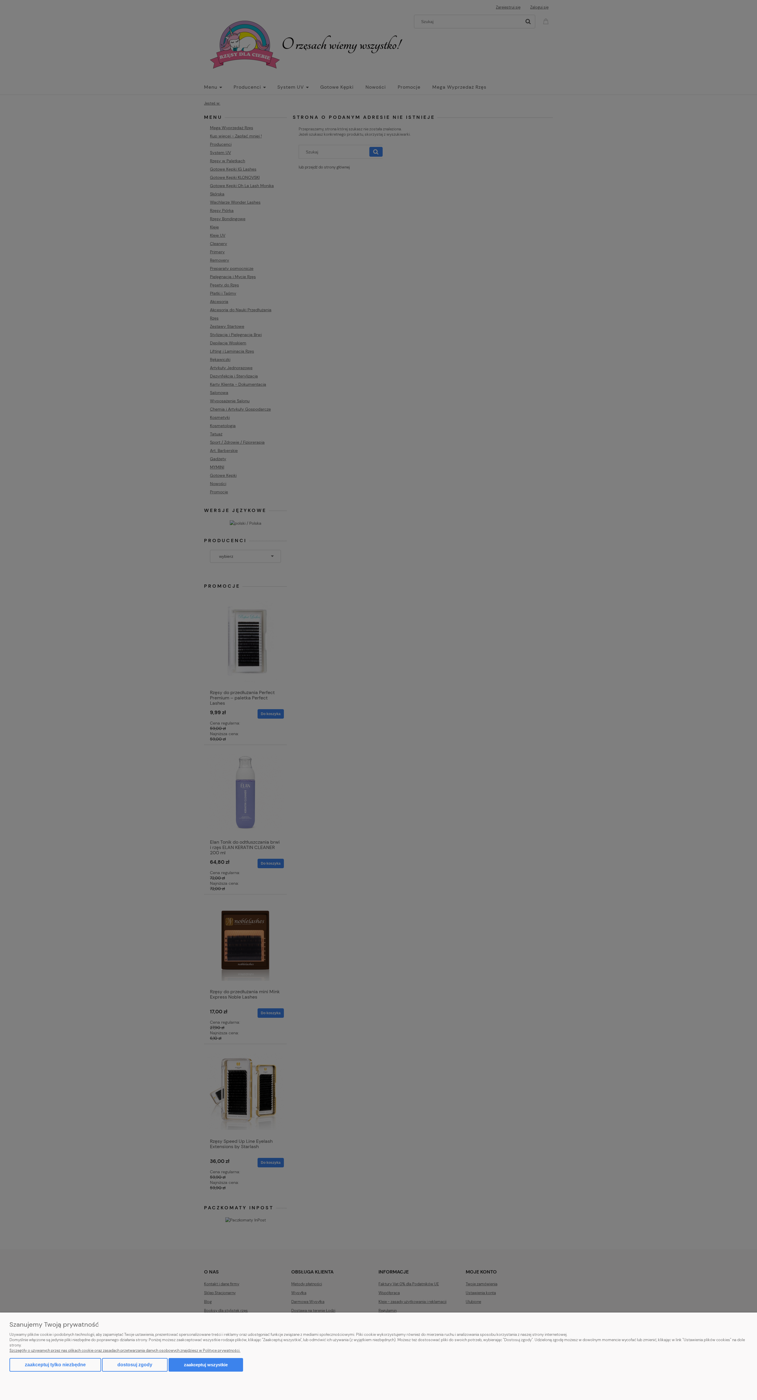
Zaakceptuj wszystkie (206, 1364)
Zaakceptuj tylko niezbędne (55, 1364)
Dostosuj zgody (134, 1364)
